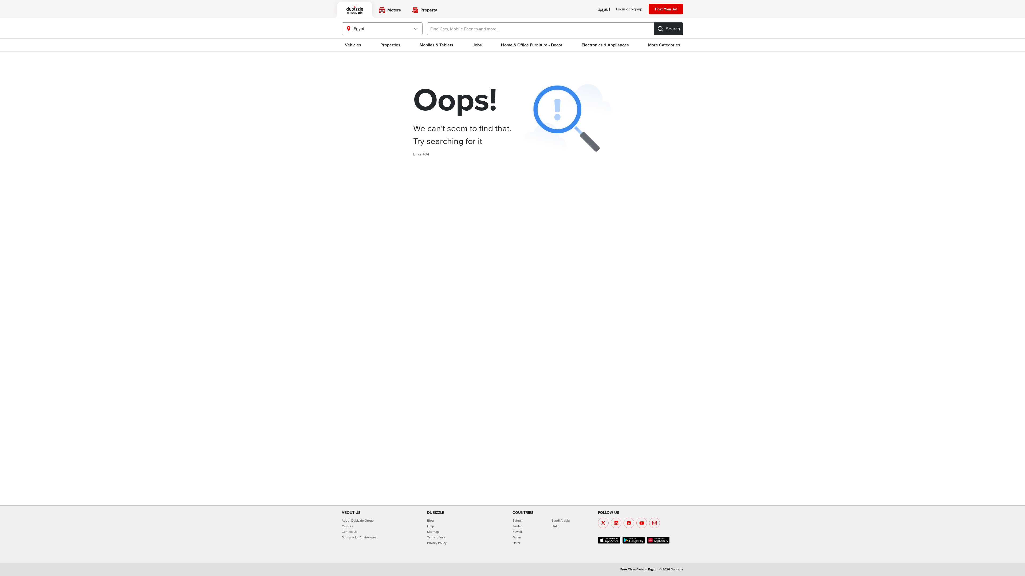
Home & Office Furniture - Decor (531, 45)
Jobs (477, 45)
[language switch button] (604, 9)
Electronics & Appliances (605, 45)
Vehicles (353, 45)
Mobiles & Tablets (436, 45)
